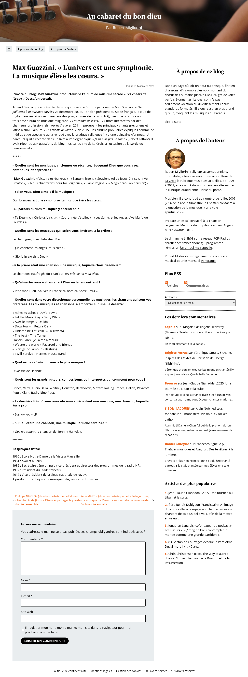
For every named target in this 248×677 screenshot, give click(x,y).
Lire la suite (173, 122)
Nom (26, 580)
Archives (171, 297)
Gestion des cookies (129, 671)
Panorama (208, 261)
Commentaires (197, 285)
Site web (27, 612)
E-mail (26, 596)
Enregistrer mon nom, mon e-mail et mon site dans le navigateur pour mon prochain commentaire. (78, 630)
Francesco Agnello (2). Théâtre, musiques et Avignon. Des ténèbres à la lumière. (199, 449)
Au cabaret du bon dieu (124, 16)
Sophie (170, 327)
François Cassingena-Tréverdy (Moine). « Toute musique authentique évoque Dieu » (197, 332)
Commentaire (32, 539)
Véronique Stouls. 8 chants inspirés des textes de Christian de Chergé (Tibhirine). (198, 358)
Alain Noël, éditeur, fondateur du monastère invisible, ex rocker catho (196, 413)
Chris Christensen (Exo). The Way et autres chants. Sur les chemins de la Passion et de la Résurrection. (197, 558)
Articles (172, 285)
